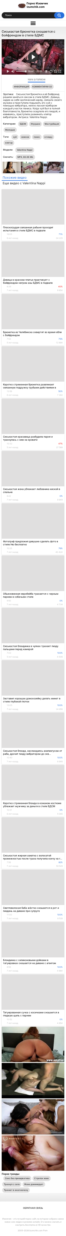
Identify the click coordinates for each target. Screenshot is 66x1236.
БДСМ (23, 124)
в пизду (48, 137)
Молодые (10, 130)
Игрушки (35, 124)
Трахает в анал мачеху (16, 1190)
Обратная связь (33, 1208)
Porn (45, 1230)
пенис (37, 137)
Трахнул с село (12, 1184)
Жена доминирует (33, 1184)
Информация (21, 86)
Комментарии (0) (42, 86)
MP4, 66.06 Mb (25, 157)
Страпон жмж (41, 1178)
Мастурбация (52, 124)
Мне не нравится (24, 80)
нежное (25, 137)
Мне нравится (20, 80)
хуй (15, 137)
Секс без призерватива (17, 1178)
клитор (9, 142)
